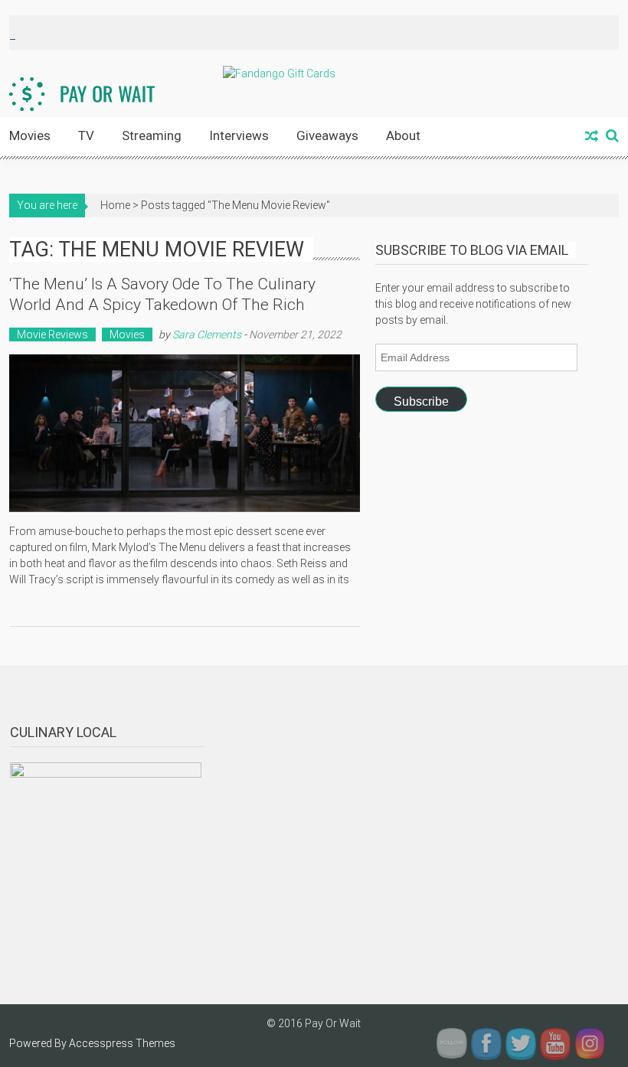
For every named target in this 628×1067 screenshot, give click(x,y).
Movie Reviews (52, 334)
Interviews (239, 135)
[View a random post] (591, 137)
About (403, 135)
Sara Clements (206, 334)
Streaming (152, 135)
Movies (30, 135)
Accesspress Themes (122, 1043)
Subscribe (421, 401)
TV (86, 135)
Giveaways (327, 135)
